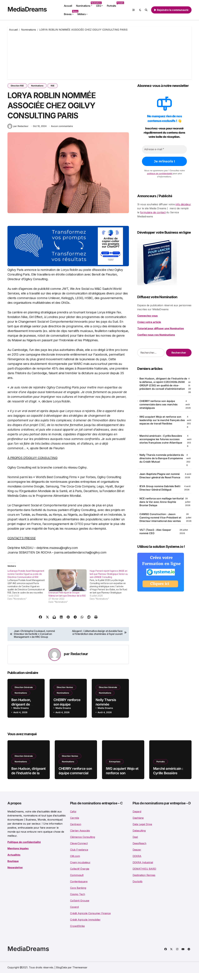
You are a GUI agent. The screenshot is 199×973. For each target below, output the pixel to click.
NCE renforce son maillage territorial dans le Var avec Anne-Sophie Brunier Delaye (161, 502)
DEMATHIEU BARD (144, 868)
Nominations (85, 4)
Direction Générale (24, 687)
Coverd (74, 906)
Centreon (75, 824)
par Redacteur (20, 126)
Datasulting (139, 830)
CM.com (75, 856)
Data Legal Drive (142, 824)
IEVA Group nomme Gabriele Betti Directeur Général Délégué (159, 488)
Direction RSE (17, 85)
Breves (69, 13)
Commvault (76, 875)
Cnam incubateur (80, 862)
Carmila (74, 817)
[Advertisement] (99, 54)
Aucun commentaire (62, 126)
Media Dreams (21, 708)
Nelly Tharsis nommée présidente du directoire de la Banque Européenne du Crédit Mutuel (161, 458)
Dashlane (138, 817)
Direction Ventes (65, 687)
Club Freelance (79, 849)
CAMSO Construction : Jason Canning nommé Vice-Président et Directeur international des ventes (160, 517)
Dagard (137, 811)
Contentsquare (79, 881)
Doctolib (137, 881)
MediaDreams (27, 9)
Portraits (112, 4)
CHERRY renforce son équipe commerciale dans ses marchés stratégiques (158, 404)
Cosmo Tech (77, 894)
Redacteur (79, 654)
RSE (52, 85)
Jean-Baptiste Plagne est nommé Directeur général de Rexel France (159, 475)
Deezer (137, 849)
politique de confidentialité (159, 173)
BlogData (61, 967)
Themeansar (79, 967)
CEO (98, 5)
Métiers (81, 14)
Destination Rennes (144, 875)
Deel (135, 836)
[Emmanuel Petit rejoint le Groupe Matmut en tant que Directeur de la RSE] (67, 580)
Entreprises (114, 761)
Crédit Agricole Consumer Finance (90, 913)
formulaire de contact (153, 212)
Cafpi (73, 811)
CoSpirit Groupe (79, 900)
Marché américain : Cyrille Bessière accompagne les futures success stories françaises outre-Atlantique (160, 439)
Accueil (68, 5)
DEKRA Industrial (143, 862)
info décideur (183, 204)
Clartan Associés (80, 830)
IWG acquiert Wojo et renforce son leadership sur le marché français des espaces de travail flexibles (162, 420)
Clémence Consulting (82, 836)
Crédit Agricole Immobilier (85, 919)
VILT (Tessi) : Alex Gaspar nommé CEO (155, 531)
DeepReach (139, 843)
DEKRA (137, 856)
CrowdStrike (77, 926)
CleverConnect (79, 843)
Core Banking (78, 887)
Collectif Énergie (79, 868)
